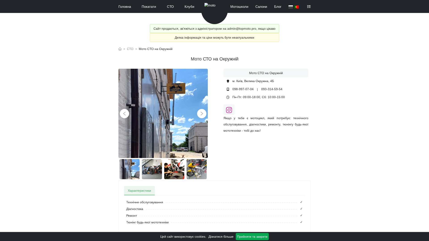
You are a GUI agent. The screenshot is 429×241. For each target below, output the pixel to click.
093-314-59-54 (271, 89)
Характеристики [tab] (139, 190)
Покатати (149, 6)
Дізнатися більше (220, 236)
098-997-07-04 (243, 89)
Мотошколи (239, 6)
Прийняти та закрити (252, 236)
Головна (124, 6)
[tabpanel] (214, 212)
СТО (170, 6)
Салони (261, 6)
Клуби (189, 6)
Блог (277, 6)
